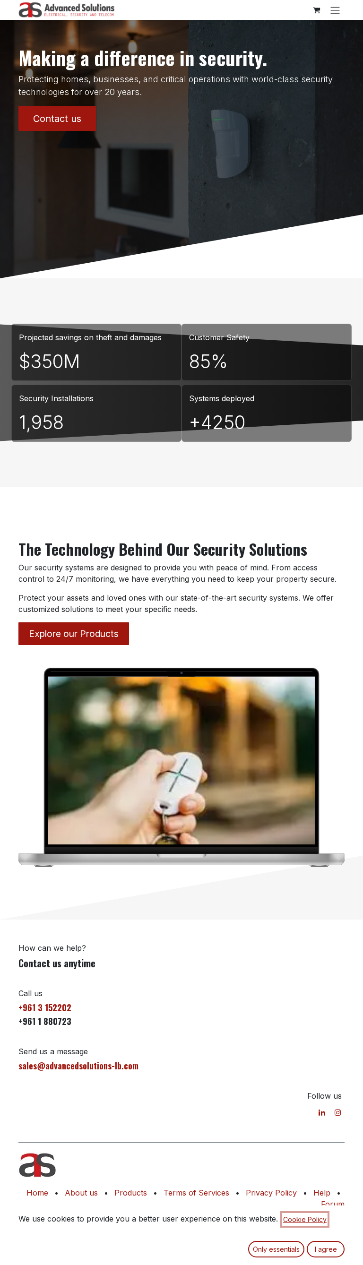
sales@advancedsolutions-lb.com (78, 1065)
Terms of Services (196, 1192)
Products (130, 1192)
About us (81, 1192)
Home (37, 1192)
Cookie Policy (305, 1219)
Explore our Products (74, 633)
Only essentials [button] (276, 1249)
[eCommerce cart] (316, 9)
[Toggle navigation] (335, 10)
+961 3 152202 (44, 1007)
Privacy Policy (271, 1192)
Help (321, 1192)
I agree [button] (326, 1249)
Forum (333, 1204)
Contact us (57, 118)
